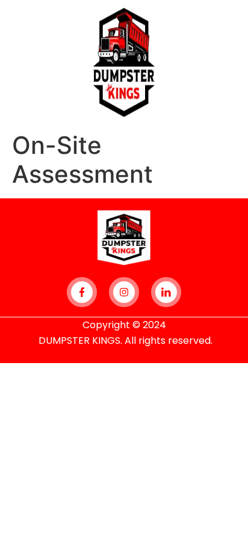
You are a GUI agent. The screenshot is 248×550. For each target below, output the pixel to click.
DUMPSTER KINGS (79, 340)
